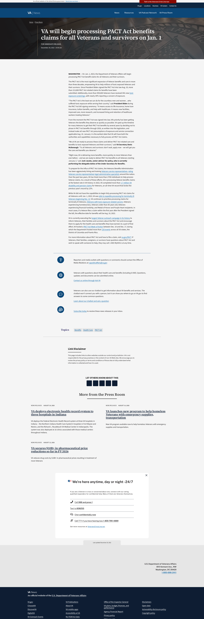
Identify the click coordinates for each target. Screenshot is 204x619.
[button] (175, 13)
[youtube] (150, 559)
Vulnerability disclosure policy (154, 609)
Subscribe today (80, 311)
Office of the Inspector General (116, 602)
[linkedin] (171, 559)
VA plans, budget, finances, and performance (116, 606)
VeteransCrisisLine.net (96, 526)
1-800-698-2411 (169, 572)
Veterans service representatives (114, 171)
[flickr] (175, 559)
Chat (85, 515)
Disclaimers (146, 602)
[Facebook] (89, 383)
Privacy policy (109, 615)
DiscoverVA (32, 609)
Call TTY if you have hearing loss (96, 521)
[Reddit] (102, 383)
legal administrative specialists (107, 174)
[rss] (159, 559)
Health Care (88, 330)
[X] (95, 383)
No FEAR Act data (73, 616)
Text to (77, 508)
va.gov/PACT (126, 237)
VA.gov (30, 602)
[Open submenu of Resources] (135, 12)
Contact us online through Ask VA (87, 280)
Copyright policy (148, 613)
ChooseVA (32, 605)
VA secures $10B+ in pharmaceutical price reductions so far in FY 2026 (59, 449)
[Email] (115, 383)
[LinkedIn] (108, 383)
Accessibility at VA (73, 613)
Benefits (78, 330)
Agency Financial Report (113, 611)
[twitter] (155, 559)
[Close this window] (146, 475)
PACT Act (98, 330)
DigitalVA (31, 613)
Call (84, 502)
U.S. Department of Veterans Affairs (69, 595)
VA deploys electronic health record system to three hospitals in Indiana (62, 412)
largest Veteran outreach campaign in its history (111, 218)
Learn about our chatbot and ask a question (91, 301)
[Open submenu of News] (120, 12)
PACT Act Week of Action (93, 226)
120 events (106, 229)
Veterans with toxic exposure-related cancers (105, 202)
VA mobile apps (72, 609)
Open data (146, 605)
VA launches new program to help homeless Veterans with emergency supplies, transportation (135, 414)
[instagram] (167, 559)
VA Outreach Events (35, 616)
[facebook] (163, 559)
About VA (69, 605)
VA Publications (72, 602)
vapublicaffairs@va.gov (98, 262)
